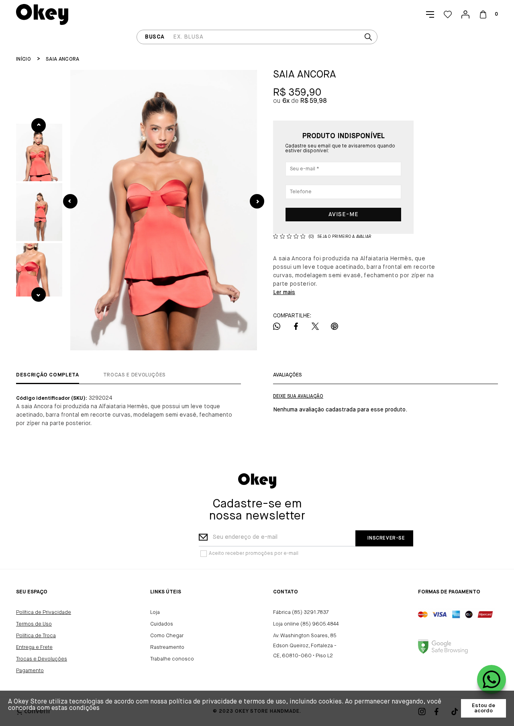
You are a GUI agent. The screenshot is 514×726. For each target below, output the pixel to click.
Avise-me (343, 214)
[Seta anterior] (70, 201)
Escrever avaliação (298, 396)
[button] (39, 152)
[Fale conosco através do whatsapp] (491, 679)
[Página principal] (42, 14)
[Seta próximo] (257, 201)
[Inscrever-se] (384, 538)
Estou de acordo (483, 708)
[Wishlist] (448, 14)
